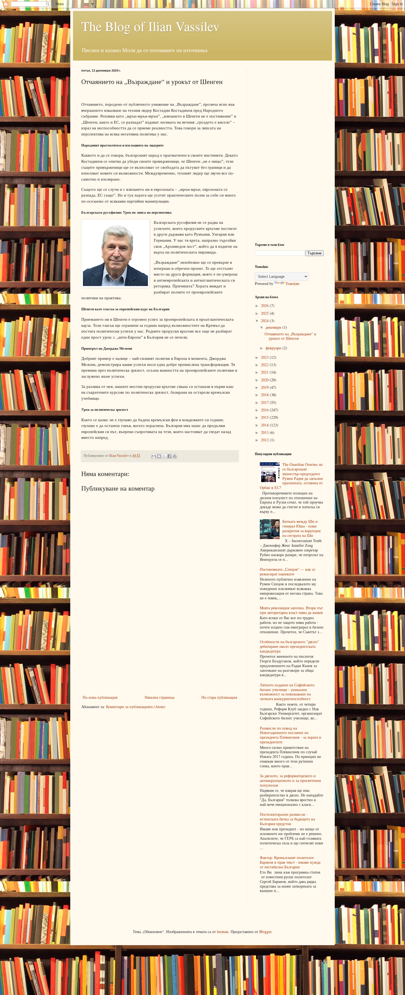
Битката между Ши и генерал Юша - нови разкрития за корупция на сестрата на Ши (301, 528)
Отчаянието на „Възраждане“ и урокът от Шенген (290, 336)
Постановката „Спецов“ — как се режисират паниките (287, 572)
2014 (265, 425)
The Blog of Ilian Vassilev (150, 26)
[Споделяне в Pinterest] (174, 456)
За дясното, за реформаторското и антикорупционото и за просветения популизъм (290, 780)
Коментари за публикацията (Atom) (135, 706)
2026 (265, 305)
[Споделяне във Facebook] (169, 456)
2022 (265, 364)
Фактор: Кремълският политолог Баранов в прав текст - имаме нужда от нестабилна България (290, 862)
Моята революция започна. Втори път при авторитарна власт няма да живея (291, 610)
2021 (265, 372)
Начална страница (159, 697)
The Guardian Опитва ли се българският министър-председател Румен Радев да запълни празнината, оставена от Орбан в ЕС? (291, 476)
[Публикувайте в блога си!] (159, 456)
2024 (265, 320)
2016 (265, 409)
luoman (222, 931)
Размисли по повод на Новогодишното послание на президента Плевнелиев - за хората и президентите (290, 734)
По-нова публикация (100, 697)
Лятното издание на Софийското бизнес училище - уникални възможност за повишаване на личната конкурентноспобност (287, 691)
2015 (265, 417)
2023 (265, 357)
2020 (265, 379)
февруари (274, 347)
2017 (265, 402)
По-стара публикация (219, 697)
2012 (265, 439)
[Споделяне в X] (164, 456)
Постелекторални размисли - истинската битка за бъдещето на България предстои (287, 819)
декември (274, 327)
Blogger (265, 931)
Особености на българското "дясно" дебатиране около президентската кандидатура (289, 646)
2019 (265, 387)
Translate (292, 283)
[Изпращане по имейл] (153, 456)
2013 (265, 432)
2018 (265, 394)
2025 (265, 313)
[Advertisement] (159, 652)
